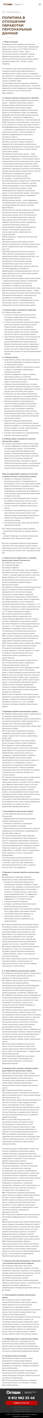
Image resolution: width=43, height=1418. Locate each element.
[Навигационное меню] (40, 4)
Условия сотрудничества (21, 1409)
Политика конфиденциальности (21, 1407)
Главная (4, 12)
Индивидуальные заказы (21, 1411)
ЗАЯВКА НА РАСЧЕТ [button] (21, 1403)
